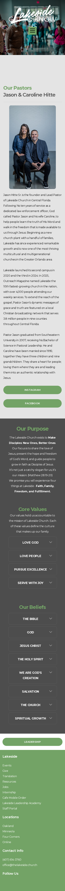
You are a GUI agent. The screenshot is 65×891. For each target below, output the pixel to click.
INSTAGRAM (32, 389)
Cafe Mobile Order (14, 797)
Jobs (5, 787)
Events (6, 765)
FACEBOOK (32, 403)
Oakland (8, 826)
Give (5, 770)
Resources (9, 781)
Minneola (8, 831)
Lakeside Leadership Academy (21, 803)
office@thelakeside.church (19, 865)
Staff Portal (9, 808)
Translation (9, 776)
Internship (9, 792)
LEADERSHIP (32, 741)
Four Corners (11, 836)
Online (6, 842)
